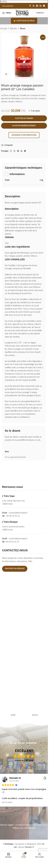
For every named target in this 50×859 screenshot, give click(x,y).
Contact (40, 13)
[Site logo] (22, 13)
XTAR (13, 715)
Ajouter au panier (24, 118)
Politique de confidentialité (23, 828)
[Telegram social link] (44, 6)
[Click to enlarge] (6, 74)
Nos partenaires (7, 6)
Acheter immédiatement (24, 126)
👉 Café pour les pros (24, 21)
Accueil (3, 29)
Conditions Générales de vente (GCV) (31, 825)
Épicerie (13, 29)
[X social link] (33, 6)
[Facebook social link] (30, 6)
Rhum (22, 29)
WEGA (35, 715)
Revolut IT (29, 847)
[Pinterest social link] (37, 6)
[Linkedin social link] (40, 6)
